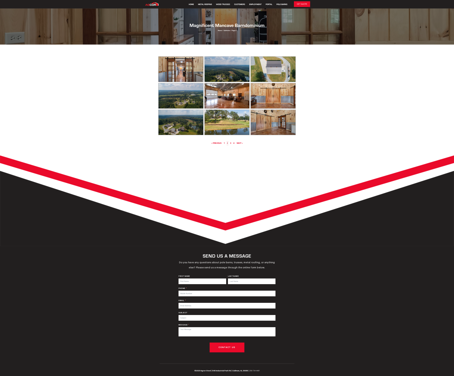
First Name (184, 276)
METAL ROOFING (205, 4)
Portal (269, 4)
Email (181, 300)
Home (191, 4)
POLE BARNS (281, 4)
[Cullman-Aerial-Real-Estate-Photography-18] (227, 69)
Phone (182, 288)
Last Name (233, 276)
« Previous (216, 143)
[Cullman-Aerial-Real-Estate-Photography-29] (273, 96)
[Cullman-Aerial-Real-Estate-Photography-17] (180, 96)
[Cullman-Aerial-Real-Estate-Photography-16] (273, 69)
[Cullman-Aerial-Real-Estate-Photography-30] (273, 122)
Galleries (227, 30)
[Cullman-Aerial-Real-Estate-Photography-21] (227, 122)
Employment (255, 4)
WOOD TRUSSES (223, 4)
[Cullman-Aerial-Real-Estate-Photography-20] (180, 122)
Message (183, 325)
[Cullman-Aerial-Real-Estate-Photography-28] (227, 96)
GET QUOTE (302, 4)
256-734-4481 (254, 370)
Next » (240, 143)
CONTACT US (227, 347)
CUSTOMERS (239, 4)
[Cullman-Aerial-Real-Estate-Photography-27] (180, 69)
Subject (183, 313)
